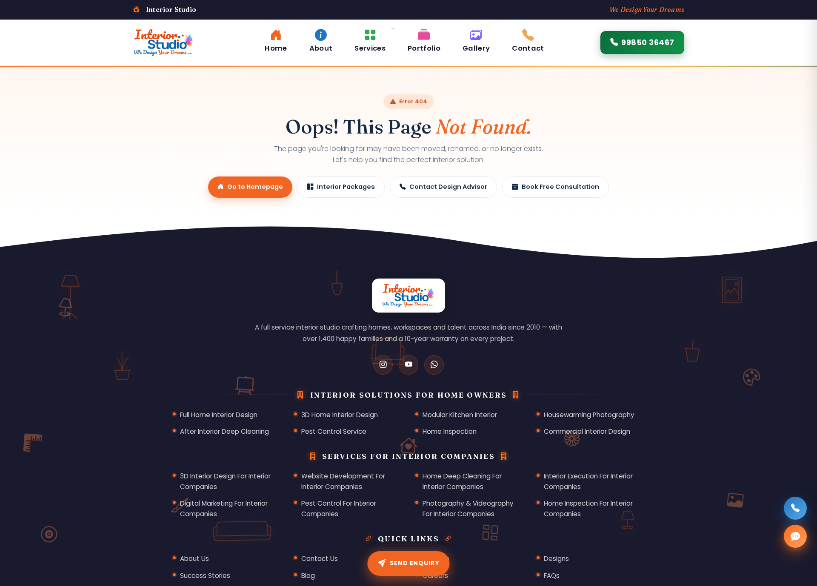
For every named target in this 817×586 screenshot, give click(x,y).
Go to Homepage (255, 186)
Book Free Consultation (560, 186)
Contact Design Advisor (448, 186)
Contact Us (319, 558)
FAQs (552, 575)
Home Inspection (450, 431)
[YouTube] (408, 365)
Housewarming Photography (589, 414)
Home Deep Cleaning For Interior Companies (462, 481)
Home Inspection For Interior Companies (588, 508)
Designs (556, 558)
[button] (370, 39)
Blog (308, 575)
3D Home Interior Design (339, 414)
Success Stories (205, 575)
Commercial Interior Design (587, 431)
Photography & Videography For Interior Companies (468, 508)
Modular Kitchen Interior (460, 414)
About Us (194, 558)
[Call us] (795, 508)
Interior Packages (346, 186)
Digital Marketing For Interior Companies (224, 508)
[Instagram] (383, 365)
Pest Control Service (333, 431)
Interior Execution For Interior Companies (588, 481)
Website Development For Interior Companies (343, 481)
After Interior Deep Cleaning (224, 431)
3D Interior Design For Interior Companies (225, 481)
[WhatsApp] (434, 365)
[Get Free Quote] (795, 536)
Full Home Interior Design (218, 414)
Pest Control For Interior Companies (338, 508)
